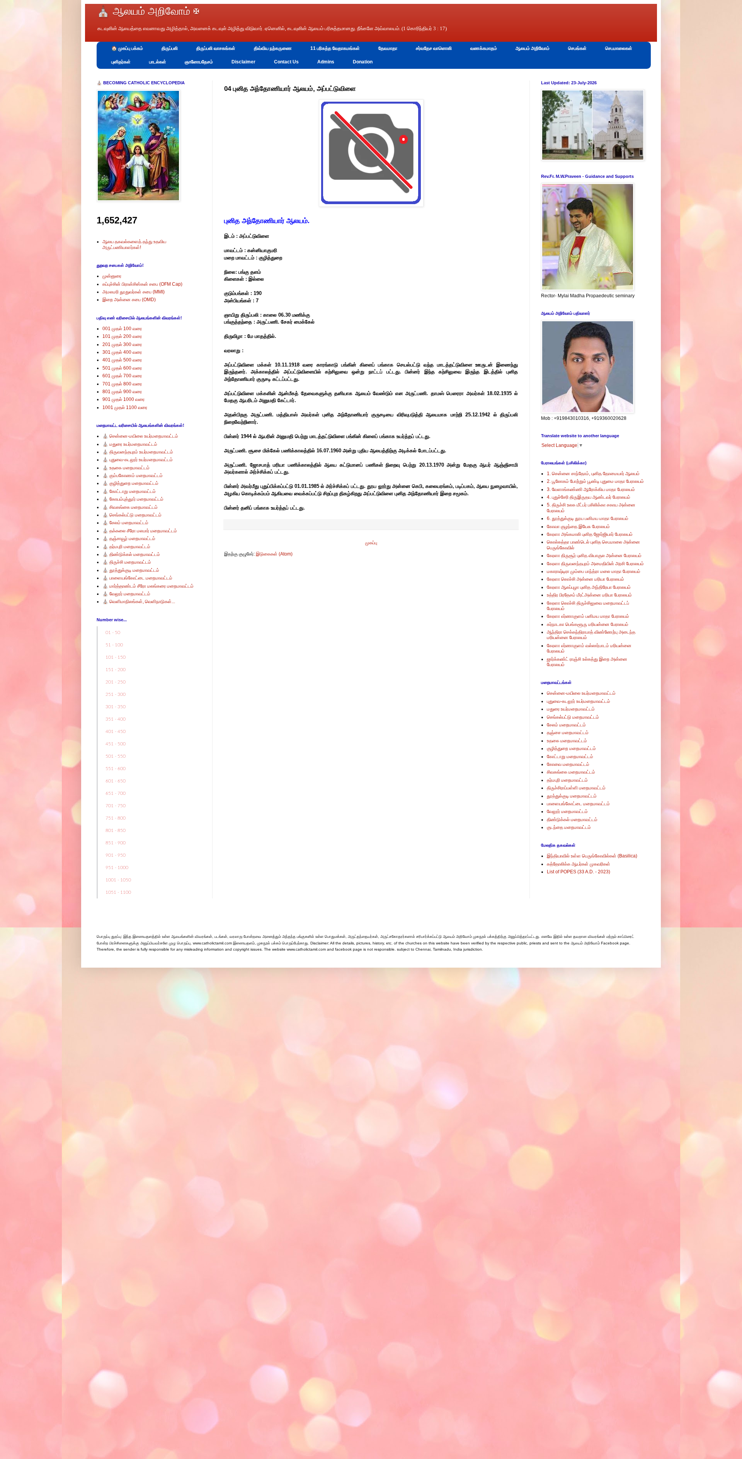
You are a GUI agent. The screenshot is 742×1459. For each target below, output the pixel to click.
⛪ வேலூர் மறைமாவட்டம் (126, 594)
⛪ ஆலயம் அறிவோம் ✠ (148, 11)
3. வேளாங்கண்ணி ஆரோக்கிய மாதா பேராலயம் (591, 489)
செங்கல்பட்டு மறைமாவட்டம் (573, 717)
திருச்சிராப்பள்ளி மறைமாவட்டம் (576, 788)
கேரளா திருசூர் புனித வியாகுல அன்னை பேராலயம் (594, 555)
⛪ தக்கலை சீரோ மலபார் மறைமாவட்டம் (139, 530)
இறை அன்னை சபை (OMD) (129, 299)
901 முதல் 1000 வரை (123, 399)
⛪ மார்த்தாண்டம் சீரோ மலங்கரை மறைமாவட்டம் (148, 586)
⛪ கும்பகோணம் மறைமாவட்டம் (132, 475)
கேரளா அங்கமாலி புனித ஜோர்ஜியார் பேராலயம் (590, 534)
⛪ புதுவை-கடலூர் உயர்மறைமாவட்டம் (137, 459)
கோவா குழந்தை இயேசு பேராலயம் (578, 526)
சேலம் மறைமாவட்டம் (566, 725)
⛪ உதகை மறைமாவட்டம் (126, 467)
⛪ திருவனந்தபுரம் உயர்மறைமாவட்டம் (137, 452)
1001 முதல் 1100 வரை (124, 407)
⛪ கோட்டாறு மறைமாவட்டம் (129, 491)
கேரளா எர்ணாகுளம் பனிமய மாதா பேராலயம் (588, 616)
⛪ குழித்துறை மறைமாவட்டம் (130, 483)
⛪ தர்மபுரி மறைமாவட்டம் (126, 546)
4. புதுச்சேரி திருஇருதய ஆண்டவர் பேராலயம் (588, 497)
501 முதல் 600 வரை (122, 368)
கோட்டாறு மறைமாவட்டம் (570, 756)
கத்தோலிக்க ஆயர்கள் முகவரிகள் (578, 864)
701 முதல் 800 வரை (122, 384)
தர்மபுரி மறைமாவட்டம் (567, 780)
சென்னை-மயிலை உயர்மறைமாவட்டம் (581, 693)
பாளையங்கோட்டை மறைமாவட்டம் (578, 803)
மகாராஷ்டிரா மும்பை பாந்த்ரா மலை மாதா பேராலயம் (593, 571)
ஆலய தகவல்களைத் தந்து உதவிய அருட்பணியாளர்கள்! (134, 244)
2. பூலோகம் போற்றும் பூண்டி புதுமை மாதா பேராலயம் (595, 481)
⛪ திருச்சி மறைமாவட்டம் (126, 562)
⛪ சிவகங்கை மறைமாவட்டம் (130, 507)
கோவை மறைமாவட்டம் (568, 764)
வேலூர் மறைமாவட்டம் (567, 811)
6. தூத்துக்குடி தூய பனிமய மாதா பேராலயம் (587, 518)
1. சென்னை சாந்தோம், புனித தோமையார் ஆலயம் (593, 473)
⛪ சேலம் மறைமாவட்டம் (125, 522)
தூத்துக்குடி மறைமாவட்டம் (572, 796)
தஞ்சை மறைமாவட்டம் (568, 732)
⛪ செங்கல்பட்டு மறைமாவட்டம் (132, 515)
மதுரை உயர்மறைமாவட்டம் (571, 709)
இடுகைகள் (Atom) (274, 554)
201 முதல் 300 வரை (122, 344)
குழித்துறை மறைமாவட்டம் (571, 748)
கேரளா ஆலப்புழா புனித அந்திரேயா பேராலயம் (589, 587)
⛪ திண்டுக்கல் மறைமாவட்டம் (131, 554)
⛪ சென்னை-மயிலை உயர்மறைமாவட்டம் (140, 436)
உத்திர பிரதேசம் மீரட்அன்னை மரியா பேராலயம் (589, 595)
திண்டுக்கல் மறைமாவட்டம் (572, 819)
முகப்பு (371, 542)
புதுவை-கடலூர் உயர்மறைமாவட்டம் (578, 701)
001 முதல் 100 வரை (122, 328)
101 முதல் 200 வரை (122, 336)
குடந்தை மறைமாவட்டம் (569, 827)
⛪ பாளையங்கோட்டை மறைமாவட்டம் (137, 578)
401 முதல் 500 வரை (122, 360)
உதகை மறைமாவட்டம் (567, 740)
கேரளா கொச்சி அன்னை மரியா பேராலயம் (585, 579)
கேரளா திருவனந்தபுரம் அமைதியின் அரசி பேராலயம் (595, 563)
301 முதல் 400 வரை (122, 352)
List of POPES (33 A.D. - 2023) (578, 871)
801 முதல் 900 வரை (122, 391)
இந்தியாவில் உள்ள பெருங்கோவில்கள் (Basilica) (592, 856)
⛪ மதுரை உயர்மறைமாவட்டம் (129, 444)
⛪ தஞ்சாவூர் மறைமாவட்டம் (128, 538)
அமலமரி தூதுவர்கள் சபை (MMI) (133, 292)
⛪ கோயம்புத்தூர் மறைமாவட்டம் (132, 499)
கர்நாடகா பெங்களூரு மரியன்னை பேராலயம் (587, 624)
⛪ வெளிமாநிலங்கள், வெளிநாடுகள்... (138, 601)
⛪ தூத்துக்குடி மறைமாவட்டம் (130, 570)
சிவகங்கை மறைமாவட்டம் (571, 772)
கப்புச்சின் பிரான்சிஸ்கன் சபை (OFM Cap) (142, 284)
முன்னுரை (111, 276)
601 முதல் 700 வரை (122, 375)
